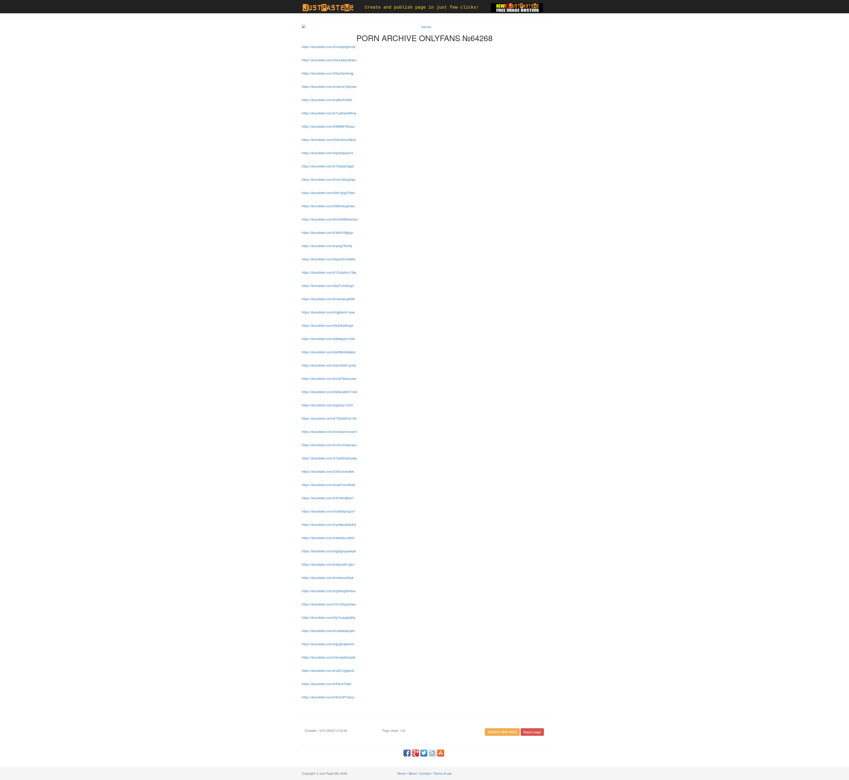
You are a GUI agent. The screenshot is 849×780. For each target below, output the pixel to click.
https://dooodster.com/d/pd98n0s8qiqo (329, 352)
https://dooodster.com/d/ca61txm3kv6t (328, 484)
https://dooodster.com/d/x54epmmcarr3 (329, 431)
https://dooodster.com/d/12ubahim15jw (329, 272)
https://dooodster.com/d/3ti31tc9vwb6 (328, 471)
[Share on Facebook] (407, 753)
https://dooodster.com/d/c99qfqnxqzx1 (328, 511)
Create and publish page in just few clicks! (422, 7)
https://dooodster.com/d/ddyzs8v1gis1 (328, 564)
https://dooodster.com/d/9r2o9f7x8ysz (328, 697)
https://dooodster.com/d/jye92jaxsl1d (327, 153)
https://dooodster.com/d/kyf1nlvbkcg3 (328, 285)
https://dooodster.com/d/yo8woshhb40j (329, 524)
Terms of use (442, 773)
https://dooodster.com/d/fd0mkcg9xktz (328, 206)
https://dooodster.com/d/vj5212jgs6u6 (328, 670)
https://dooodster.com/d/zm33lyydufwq (329, 604)
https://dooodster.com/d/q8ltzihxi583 (327, 100)
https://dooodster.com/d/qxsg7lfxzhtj (327, 246)
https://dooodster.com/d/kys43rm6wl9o (329, 259)
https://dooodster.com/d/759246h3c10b (329, 418)
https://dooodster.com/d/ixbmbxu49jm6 (329, 139)
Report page (532, 732)
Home (401, 773)
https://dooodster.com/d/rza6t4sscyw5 (328, 630)
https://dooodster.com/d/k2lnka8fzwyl (327, 325)
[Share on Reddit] (432, 753)
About (413, 773)
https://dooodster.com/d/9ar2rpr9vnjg (328, 73)
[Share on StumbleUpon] (440, 753)
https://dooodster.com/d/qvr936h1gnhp (329, 365)
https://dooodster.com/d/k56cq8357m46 (329, 392)
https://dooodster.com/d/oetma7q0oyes (329, 86)
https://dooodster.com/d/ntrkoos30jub (328, 577)
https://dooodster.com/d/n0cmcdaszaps (329, 445)
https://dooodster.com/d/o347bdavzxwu (329, 378)
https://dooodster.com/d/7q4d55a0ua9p (329, 458)
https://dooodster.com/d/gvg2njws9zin (328, 644)
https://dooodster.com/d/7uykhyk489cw (329, 113)
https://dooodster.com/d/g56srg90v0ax (329, 591)
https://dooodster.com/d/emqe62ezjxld (328, 657)
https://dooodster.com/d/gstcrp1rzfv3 (327, 405)
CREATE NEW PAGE (502, 732)
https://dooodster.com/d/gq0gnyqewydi (329, 551)
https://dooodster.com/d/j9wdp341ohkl (328, 338)
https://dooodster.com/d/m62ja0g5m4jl (328, 46)
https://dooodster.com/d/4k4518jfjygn (327, 232)
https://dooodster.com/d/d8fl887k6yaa (328, 126)
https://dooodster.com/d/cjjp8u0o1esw (328, 312)
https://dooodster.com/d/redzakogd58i (328, 299)
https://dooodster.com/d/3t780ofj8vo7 (328, 498)
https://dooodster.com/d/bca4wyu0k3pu (329, 60)
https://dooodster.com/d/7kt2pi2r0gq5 (328, 166)
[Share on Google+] (415, 753)
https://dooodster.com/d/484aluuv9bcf (328, 538)
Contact (425, 773)
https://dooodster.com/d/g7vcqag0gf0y (328, 617)
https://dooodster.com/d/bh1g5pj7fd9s (328, 192)
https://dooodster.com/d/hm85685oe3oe (330, 219)
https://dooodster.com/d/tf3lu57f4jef (326, 684)
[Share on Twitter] (423, 753)
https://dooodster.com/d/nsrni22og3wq (328, 179)
